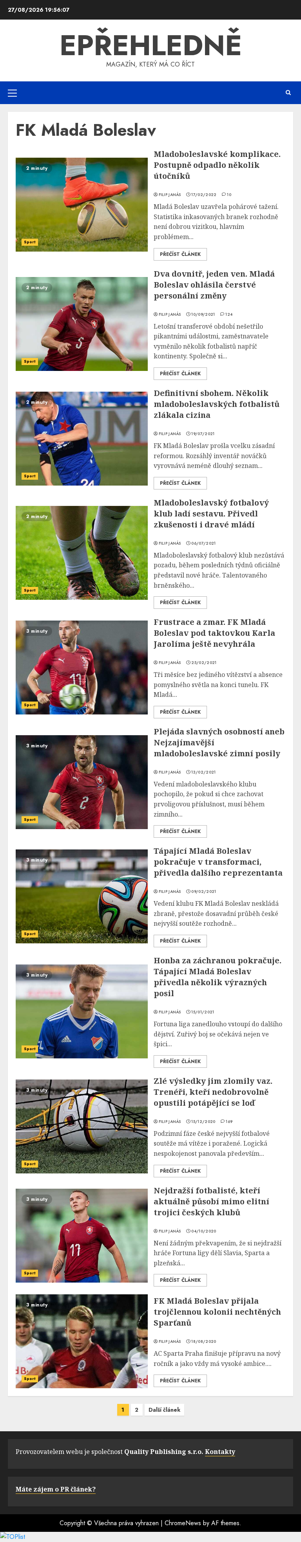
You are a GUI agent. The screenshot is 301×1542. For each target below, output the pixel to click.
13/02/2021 (203, 772)
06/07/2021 (203, 543)
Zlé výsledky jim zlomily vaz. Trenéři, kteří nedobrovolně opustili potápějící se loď (213, 1092)
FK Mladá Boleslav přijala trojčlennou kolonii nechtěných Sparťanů (217, 1311)
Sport (30, 242)
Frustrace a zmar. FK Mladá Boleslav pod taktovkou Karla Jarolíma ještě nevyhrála (214, 633)
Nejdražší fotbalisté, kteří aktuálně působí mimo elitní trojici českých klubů (211, 1201)
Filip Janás (170, 195)
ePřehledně (151, 45)
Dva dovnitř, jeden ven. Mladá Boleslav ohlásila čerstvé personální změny (214, 284)
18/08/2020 (203, 1341)
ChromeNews (183, 1523)
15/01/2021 (202, 1012)
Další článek (164, 1410)
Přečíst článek (180, 254)
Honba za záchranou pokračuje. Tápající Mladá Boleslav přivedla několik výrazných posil (217, 977)
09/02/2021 (203, 891)
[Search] (288, 92)
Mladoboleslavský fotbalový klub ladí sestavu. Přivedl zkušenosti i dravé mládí (211, 513)
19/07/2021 (202, 434)
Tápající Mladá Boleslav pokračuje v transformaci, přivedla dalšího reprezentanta (218, 862)
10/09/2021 (203, 314)
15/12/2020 (203, 1122)
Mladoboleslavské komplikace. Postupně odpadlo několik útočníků (217, 165)
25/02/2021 (203, 663)
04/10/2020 (203, 1231)
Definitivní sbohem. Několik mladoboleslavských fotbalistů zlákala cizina (216, 404)
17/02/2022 (203, 195)
